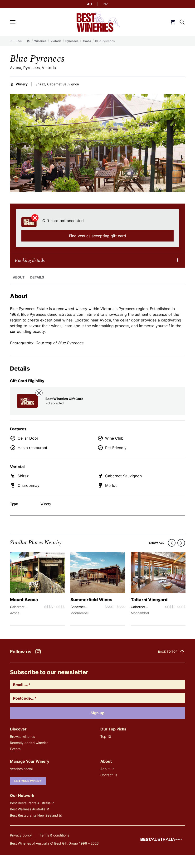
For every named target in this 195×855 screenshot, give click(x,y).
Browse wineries (22, 736)
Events (15, 749)
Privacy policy (21, 835)
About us (107, 769)
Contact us (108, 775)
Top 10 (105, 736)
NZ (105, 4)
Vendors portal (21, 769)
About (18, 277)
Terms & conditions (54, 835)
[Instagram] (38, 652)
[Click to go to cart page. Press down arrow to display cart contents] (173, 22)
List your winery (27, 781)
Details (37, 277)
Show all (156, 542)
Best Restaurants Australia (30, 803)
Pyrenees (71, 41)
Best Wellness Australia (27, 809)
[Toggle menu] (13, 22)
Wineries (40, 41)
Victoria (55, 41)
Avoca (87, 41)
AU (89, 4)
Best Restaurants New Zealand (34, 815)
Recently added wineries (29, 743)
